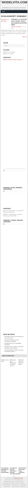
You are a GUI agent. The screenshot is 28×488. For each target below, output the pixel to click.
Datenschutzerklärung (19, 486)
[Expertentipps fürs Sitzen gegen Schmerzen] (23, 413)
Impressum (7, 486)
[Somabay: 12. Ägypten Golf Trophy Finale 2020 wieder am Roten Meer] (5, 22)
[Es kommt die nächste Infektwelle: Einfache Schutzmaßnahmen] (14, 413)
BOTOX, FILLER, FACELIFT (9, 210)
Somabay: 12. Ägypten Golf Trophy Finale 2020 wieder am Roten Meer (19, 22)
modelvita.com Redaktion (16, 26)
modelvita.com (19, 478)
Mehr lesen (24, 36)
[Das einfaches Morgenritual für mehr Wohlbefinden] (5, 413)
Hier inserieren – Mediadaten (10, 484)
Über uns (23, 484)
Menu (3, 11)
